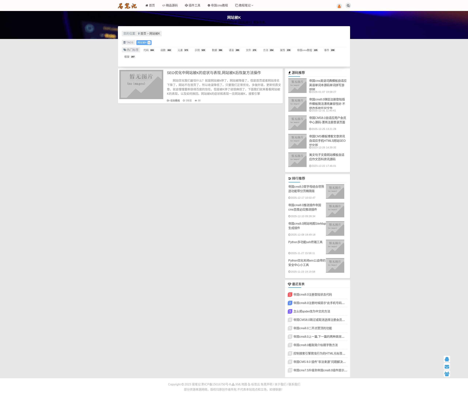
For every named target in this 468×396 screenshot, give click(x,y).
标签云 (255, 384)
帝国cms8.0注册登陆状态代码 (312, 294)
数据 (217, 49)
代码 (149, 49)
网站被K (154, 33)
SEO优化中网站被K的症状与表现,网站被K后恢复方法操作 (214, 73)
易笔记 (196, 384)
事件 (329, 49)
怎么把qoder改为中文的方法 (311, 311)
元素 (183, 49)
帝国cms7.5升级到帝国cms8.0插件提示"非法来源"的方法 (330, 370)
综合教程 (175, 100)
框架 (129, 56)
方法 (268, 49)
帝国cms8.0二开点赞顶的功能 (312, 328)
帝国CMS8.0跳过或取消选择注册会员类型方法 (323, 319)
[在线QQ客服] (454, 359)
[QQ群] (454, 373)
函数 (166, 49)
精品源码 (172, 5)
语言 (234, 49)
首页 (152, 5)
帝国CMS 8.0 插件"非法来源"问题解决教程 (321, 361)
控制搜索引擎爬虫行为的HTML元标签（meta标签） (327, 353)
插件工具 (194, 5)
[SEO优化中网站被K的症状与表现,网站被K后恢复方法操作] (141, 84)
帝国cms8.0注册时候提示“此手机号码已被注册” (323, 303)
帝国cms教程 (219, 5)
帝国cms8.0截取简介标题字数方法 (315, 345)
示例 (200, 49)
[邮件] (454, 366)
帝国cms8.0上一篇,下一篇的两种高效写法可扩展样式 (327, 336)
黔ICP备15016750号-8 (216, 384)
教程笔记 (245, 5)
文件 (251, 49)
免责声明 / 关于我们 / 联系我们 (280, 384)
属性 (285, 49)
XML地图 (241, 384)
